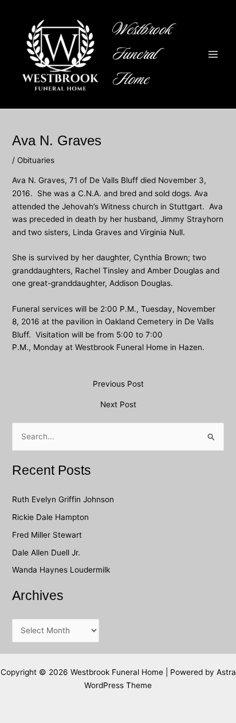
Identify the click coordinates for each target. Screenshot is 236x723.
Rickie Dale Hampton (51, 517)
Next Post (118, 405)
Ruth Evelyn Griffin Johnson (63, 499)
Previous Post (118, 384)
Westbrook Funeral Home (142, 54)
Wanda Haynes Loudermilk (61, 569)
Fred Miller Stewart (47, 534)
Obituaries (35, 160)
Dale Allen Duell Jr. (46, 552)
